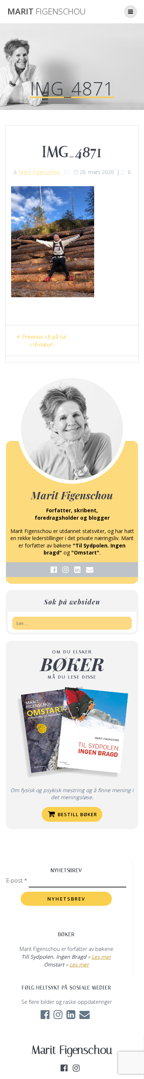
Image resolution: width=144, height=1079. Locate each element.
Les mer (101, 956)
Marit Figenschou (39, 171)
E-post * (17, 880)
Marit (46, 11)
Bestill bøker (76, 814)
